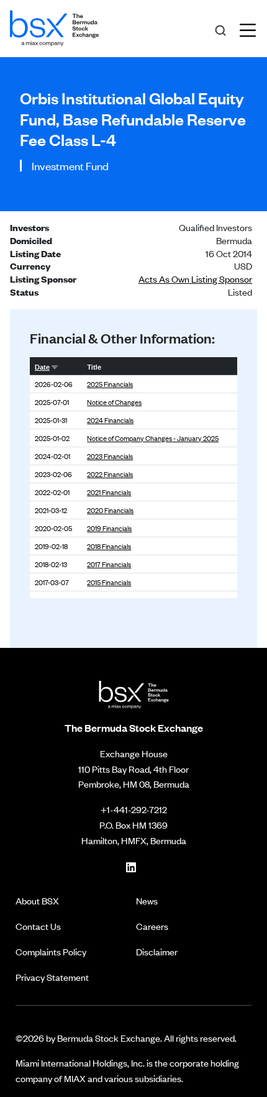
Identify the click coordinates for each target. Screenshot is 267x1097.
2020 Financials (110, 510)
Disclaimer (157, 951)
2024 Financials (110, 420)
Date (42, 366)
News (147, 900)
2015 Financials (109, 582)
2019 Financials (109, 528)
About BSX (37, 900)
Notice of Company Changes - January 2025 (153, 438)
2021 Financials (109, 492)
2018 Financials (109, 546)
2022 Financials (110, 474)
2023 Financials (110, 456)
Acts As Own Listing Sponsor (195, 278)
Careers (152, 925)
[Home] (54, 26)
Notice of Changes (114, 401)
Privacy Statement (52, 976)
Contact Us (38, 925)
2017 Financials (109, 564)
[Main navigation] (251, 29)
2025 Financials (110, 383)
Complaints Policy (51, 951)
